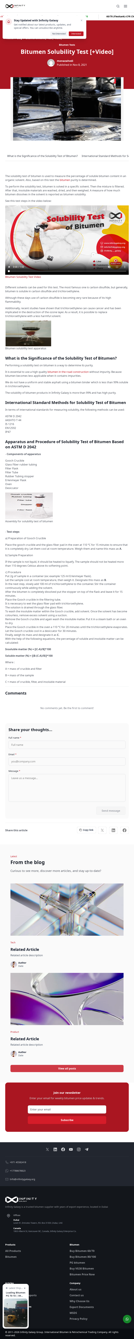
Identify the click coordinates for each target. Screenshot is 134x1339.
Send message (111, 811)
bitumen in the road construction (68, 372)
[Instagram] (79, 1149)
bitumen (65, 180)
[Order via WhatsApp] (127, 1319)
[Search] (118, 6)
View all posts (67, 1068)
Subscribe (67, 1120)
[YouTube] (71, 1149)
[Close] (82, 20)
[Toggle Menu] (125, 6)
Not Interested (59, 33)
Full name (14, 737)
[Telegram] (87, 1149)
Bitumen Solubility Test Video (23, 277)
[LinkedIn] (113, 830)
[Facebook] (124, 830)
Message (14, 771)
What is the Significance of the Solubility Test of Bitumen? (42, 156)
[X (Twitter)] (102, 830)
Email (12, 754)
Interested (76, 33)
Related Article (24, 949)
